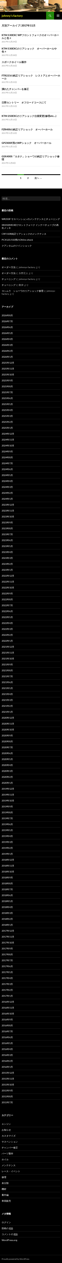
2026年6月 (7, 327)
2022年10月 (8, 587)
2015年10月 (8, 1084)
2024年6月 (7, 469)
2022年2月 (7, 634)
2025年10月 (8, 374)
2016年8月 (7, 1025)
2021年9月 (7, 664)
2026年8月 (7, 315)
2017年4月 (7, 978)
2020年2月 (7, 776)
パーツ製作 (7, 1153)
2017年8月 (7, 954)
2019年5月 (7, 830)
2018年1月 (7, 924)
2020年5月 (7, 759)
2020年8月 (7, 741)
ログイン (6, 1222)
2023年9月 (7, 522)
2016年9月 (7, 1019)
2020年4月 (7, 765)
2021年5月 (7, 688)
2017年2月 (7, 990)
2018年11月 (8, 865)
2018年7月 (7, 889)
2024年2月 (7, 492)
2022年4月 (7, 623)
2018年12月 (8, 859)
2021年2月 (7, 705)
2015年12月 (8, 1072)
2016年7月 (7, 1031)
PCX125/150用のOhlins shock (17, 239)
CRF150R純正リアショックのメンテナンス (24, 233)
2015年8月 (7, 1096)
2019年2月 (7, 847)
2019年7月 (7, 818)
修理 (4, 1177)
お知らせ (6, 1129)
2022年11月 (8, 581)
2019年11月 (8, 794)
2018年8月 (7, 883)
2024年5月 (7, 475)
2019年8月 (7, 812)
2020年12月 (8, 717)
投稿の (7, 1228)
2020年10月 (8, 729)
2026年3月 (7, 345)
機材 (4, 1189)
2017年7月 (7, 960)
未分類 (5, 1183)
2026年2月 (7, 350)
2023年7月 (7, 534)
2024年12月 (8, 433)
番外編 (5, 1194)
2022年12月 (8, 575)
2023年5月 (7, 546)
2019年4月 (7, 836)
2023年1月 (7, 569)
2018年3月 (7, 913)
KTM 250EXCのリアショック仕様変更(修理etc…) (29, 115)
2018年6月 (7, 895)
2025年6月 (7, 398)
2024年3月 (7, 487)
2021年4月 (7, 694)
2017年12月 (8, 930)
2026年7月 (7, 321)
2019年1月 (7, 853)
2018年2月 (7, 918)
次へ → (38, 178)
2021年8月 (7, 670)
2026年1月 (7, 356)
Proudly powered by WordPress (15, 1259)
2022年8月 (7, 599)
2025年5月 (7, 404)
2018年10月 (8, 871)
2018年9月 (7, 877)
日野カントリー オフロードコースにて (24, 102)
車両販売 (6, 1200)
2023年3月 (7, 558)
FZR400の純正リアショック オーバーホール (27, 129)
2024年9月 (7, 451)
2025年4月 (7, 410)
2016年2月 (7, 1061)
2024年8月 (7, 457)
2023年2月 (7, 563)
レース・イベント (11, 1171)
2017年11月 (8, 936)
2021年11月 (8, 652)
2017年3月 (7, 984)
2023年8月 (7, 528)
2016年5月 (7, 1043)
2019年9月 (7, 806)
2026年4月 (7, 339)
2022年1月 (7, 640)
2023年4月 (7, 552)
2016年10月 (8, 1013)
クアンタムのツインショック (17, 245)
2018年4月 (7, 907)
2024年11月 (8, 439)
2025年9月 (7, 380)
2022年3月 (7, 629)
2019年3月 (7, 842)
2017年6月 (7, 966)
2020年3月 (7, 771)
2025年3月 (7, 416)
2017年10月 (8, 942)
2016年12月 (8, 1001)
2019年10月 (8, 800)
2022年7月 (7, 605)
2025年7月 (7, 392)
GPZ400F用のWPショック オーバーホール (26, 142)
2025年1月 (7, 427)
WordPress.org (9, 1240)
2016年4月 (7, 1049)
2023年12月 (8, 504)
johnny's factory (12, 15)
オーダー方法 (9, 267)
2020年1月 (7, 782)
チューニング (9, 279)
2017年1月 (7, 995)
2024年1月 (7, 498)
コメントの (10, 1234)
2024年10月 (8, 445)
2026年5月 (7, 333)
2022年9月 (7, 593)
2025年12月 (8, 362)
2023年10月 (8, 516)
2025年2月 (7, 421)
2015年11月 (8, 1078)
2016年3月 (7, 1055)
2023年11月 (8, 510)
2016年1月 (7, 1066)
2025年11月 (8, 368)
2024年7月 (7, 463)
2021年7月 (7, 676)
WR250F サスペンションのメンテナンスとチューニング (31, 219)
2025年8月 (7, 386)
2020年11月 (8, 723)
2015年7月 (7, 1102)
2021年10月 (8, 658)
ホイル (5, 1159)
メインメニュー (58, 16)
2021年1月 (7, 711)
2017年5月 (7, 972)
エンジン (6, 1123)
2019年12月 (8, 788)
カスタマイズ (9, 1135)
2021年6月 (7, 682)
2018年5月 (7, 901)
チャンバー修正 (10, 1147)
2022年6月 (7, 611)
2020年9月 (7, 735)
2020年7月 (7, 747)
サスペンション (10, 1141)
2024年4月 (7, 481)
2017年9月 (7, 948)
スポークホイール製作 (14, 61)
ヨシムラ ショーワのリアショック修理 (22, 290)
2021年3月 (7, 700)
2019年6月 (7, 824)
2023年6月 (7, 540)
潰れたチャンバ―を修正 (15, 88)
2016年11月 (8, 1007)
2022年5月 (7, 617)
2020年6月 (7, 753)
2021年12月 (8, 646)
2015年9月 (7, 1090)
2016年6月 (7, 1037)
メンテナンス (9, 1165)
